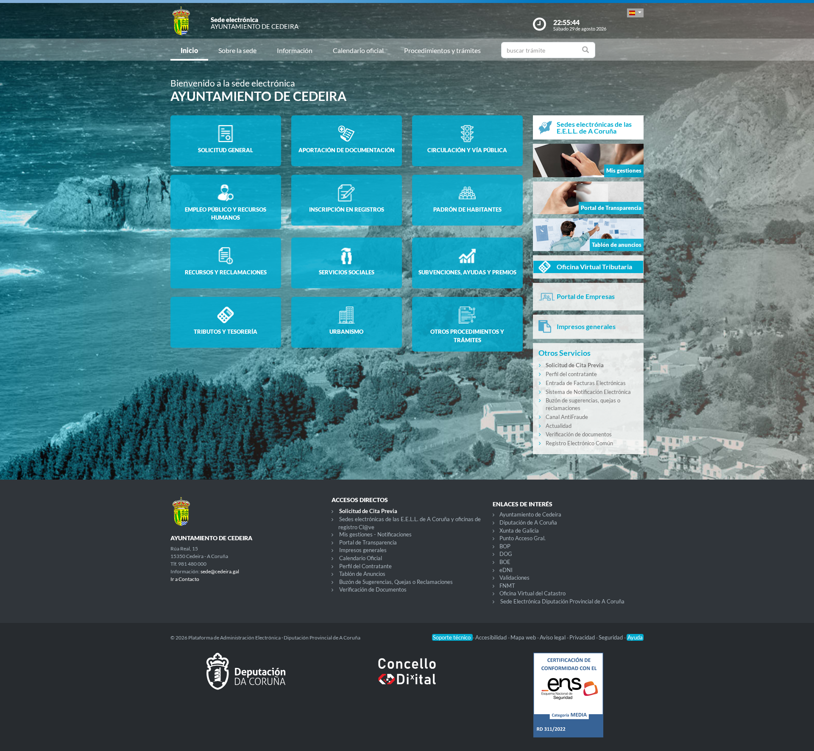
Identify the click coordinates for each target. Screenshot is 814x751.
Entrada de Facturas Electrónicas (586, 383)
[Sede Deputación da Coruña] (245, 678)
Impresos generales (363, 550)
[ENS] (568, 702)
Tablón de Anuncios (362, 573)
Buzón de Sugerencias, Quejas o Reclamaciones (396, 581)
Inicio (189, 50)
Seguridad (611, 637)
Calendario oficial (358, 50)
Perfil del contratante (571, 374)
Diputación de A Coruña (528, 522)
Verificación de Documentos (373, 589)
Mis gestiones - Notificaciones (375, 534)
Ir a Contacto (184, 579)
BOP (504, 546)
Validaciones (514, 577)
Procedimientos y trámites (442, 50)
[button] (635, 12)
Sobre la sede (237, 50)
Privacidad (582, 637)
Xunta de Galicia (519, 530)
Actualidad (558, 425)
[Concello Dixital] (407, 678)
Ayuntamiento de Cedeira (530, 514)
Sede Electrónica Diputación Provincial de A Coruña (562, 601)
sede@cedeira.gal (220, 571)
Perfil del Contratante (365, 566)
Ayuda (635, 637)
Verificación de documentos (579, 434)
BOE (504, 561)
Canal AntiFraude (567, 416)
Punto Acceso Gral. (522, 538)
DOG (505, 553)
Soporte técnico (452, 637)
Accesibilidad (491, 637)
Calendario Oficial (360, 558)
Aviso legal (553, 637)
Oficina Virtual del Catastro (532, 593)
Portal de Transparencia (368, 542)
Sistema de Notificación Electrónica (588, 391)
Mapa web (523, 637)
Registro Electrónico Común (579, 443)
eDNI (506, 570)
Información (294, 50)
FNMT (507, 585)
